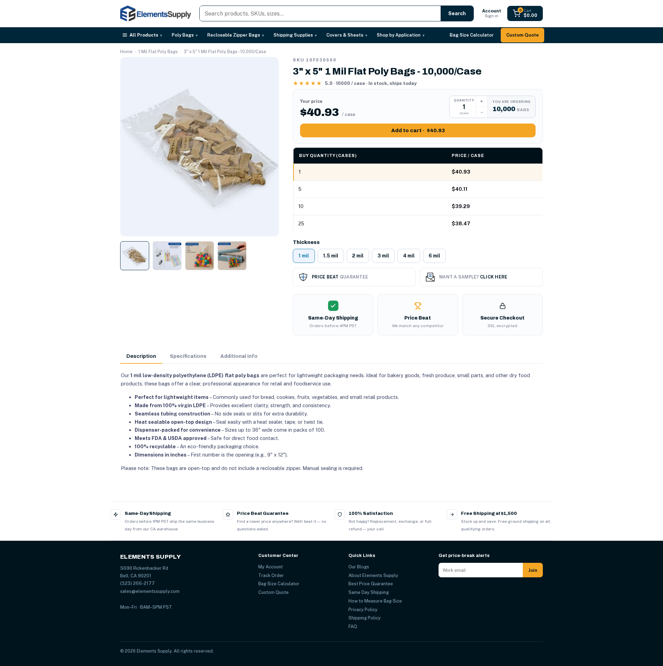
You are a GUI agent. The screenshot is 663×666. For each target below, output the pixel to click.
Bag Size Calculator (472, 35)
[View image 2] (167, 255)
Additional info (239, 356)
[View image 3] (199, 255)
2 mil (358, 255)
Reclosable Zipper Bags (235, 35)
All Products (145, 35)
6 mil (434, 255)
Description (141, 356)
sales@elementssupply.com (150, 591)
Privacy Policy (362, 609)
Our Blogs (358, 566)
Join (532, 570)
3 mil (383, 255)
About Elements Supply (373, 575)
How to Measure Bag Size (375, 601)
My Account (270, 566)
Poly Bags (185, 35)
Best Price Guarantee (370, 583)
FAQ (352, 626)
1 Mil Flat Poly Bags (158, 51)
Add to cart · (418, 130)
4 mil (409, 255)
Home (126, 51)
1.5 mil (330, 255)
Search (457, 13)
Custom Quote (522, 35)
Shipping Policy (364, 617)
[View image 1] (134, 255)
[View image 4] (232, 255)
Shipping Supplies (295, 35)
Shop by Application (400, 35)
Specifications (188, 356)
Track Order (271, 575)
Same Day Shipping (368, 592)
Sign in (491, 13)
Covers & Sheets (346, 35)
